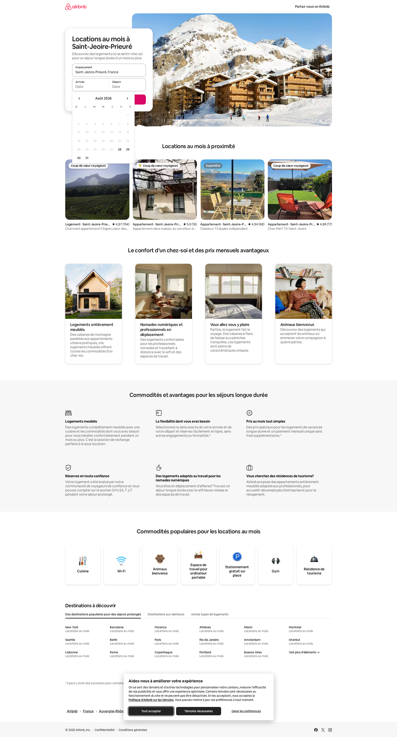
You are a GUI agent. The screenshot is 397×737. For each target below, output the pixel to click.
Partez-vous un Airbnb (312, 6)
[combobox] (109, 71)
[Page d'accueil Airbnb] (75, 6)
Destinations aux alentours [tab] (166, 614)
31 (86, 158)
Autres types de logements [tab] (209, 614)
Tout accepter (151, 711)
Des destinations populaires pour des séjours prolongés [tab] (103, 614)
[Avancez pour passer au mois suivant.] (127, 98)
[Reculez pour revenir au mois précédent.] (79, 98)
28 (119, 149)
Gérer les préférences (246, 711)
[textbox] (90, 86)
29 (127, 149)
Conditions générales (133, 730)
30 (79, 158)
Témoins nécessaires (198, 711)
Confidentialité (105, 730)
